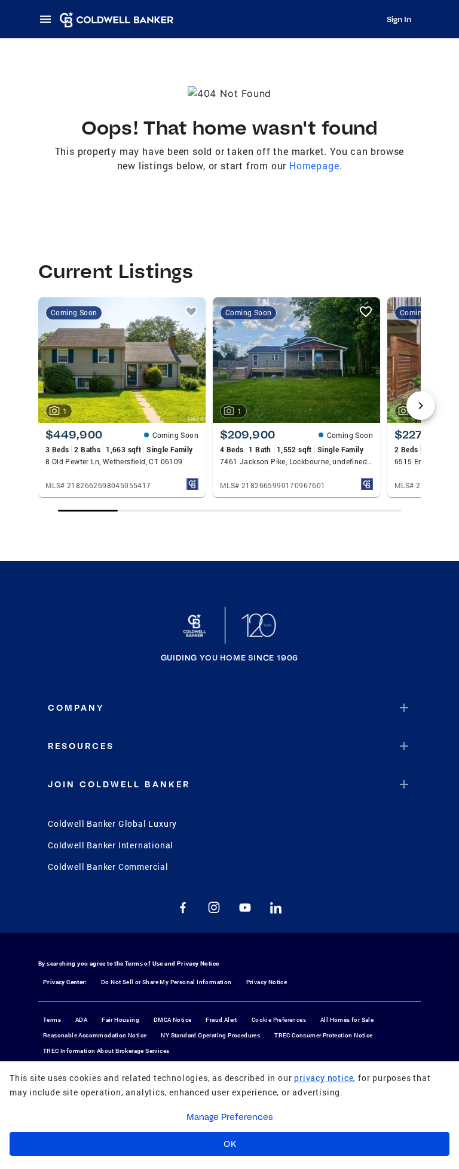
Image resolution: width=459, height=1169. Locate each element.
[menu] (49, 19)
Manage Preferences (229, 1117)
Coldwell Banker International (110, 845)
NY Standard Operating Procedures (210, 1035)
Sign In (399, 19)
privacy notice (323, 1077)
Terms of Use (144, 963)
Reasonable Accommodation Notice (94, 1035)
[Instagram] (214, 907)
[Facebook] (183, 907)
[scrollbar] (230, 511)
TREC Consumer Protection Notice (323, 1035)
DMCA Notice (172, 1020)
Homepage (314, 165)
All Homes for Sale (347, 1020)
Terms (52, 1020)
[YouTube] (245, 907)
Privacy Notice (198, 963)
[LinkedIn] (276, 907)
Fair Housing (120, 1020)
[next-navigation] (420, 405)
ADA (81, 1020)
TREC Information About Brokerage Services (106, 1051)
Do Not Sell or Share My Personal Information (166, 982)
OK (230, 1143)
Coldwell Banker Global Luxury (112, 823)
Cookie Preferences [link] (279, 1020)
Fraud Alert (221, 1020)
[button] (229, 707)
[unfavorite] (191, 311)
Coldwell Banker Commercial (108, 866)
